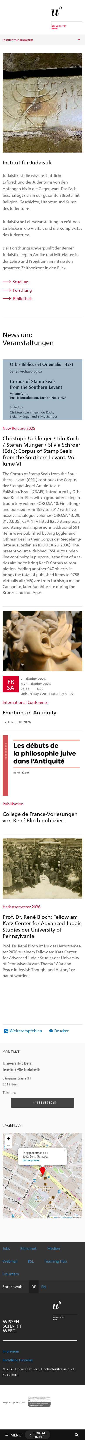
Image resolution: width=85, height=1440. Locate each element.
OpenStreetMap (66, 1217)
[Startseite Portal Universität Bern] (66, 17)
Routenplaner (30, 1160)
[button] (42, 1171)
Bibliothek (22, 298)
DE (33, 1286)
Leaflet (55, 1217)
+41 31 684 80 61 (44, 1102)
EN (43, 1286)
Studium (20, 281)
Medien (53, 1248)
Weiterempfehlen (26, 1030)
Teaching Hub (55, 1261)
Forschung (22, 290)
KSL (31, 1261)
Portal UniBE (40, 1435)
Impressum (11, 1351)
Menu (15, 1434)
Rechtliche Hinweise (18, 1360)
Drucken (62, 1030)
